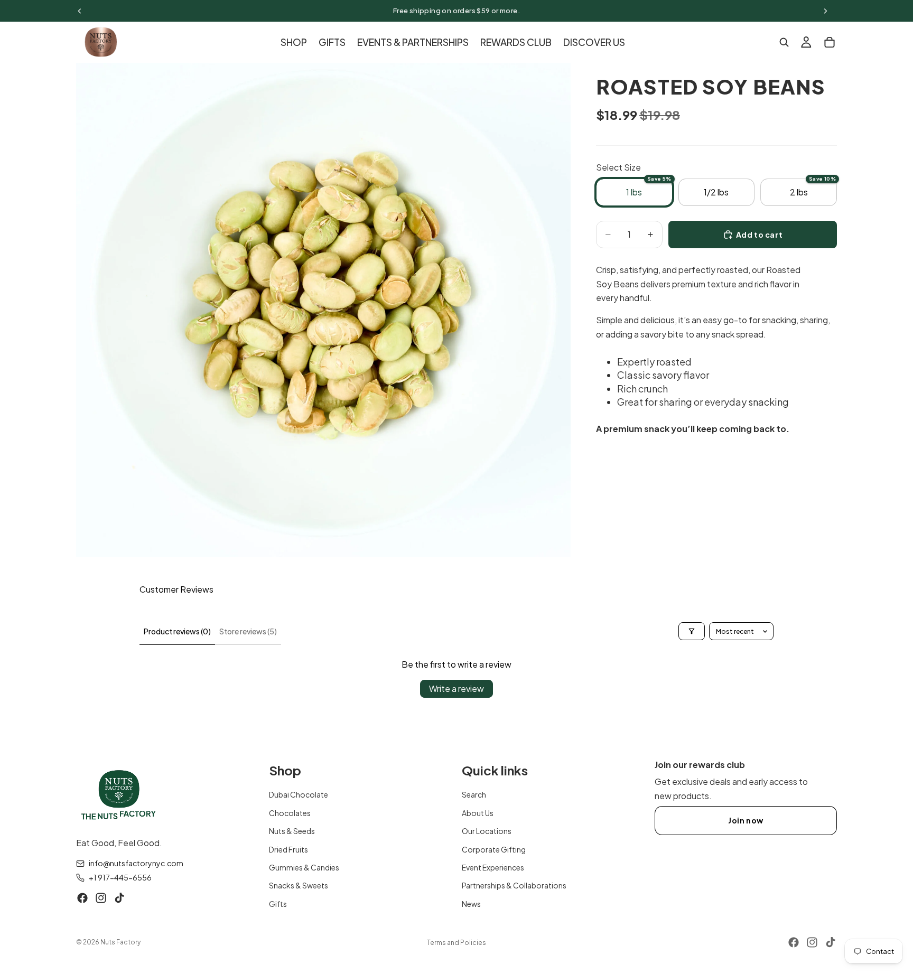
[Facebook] (82, 898)
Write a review (456, 688)
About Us (477, 813)
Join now (745, 820)
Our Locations (486, 831)
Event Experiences (493, 867)
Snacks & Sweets (298, 886)
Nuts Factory (120, 942)
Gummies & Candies (304, 867)
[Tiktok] (119, 898)
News (471, 904)
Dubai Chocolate (298, 795)
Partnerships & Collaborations (514, 886)
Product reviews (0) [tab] (177, 631)
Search (474, 795)
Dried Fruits (288, 849)
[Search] (784, 42)
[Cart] (829, 42)
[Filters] (691, 631)
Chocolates (290, 813)
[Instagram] (101, 898)
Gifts (278, 904)
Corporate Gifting (494, 849)
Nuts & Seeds (292, 831)
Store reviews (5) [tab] (248, 631)
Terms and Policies (456, 943)
